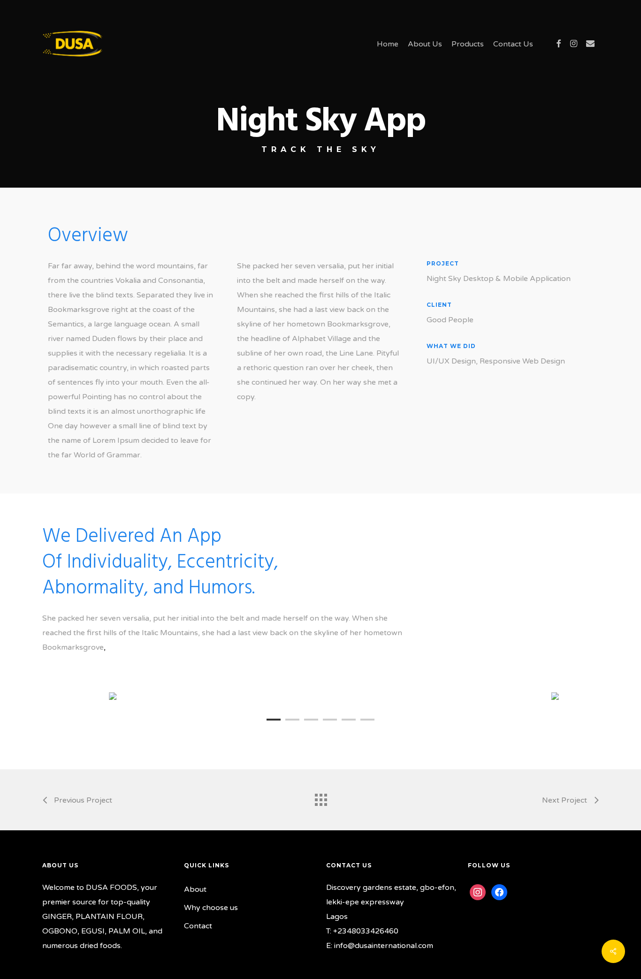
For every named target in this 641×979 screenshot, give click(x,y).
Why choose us (211, 907)
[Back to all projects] (320, 797)
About (195, 889)
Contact (198, 926)
